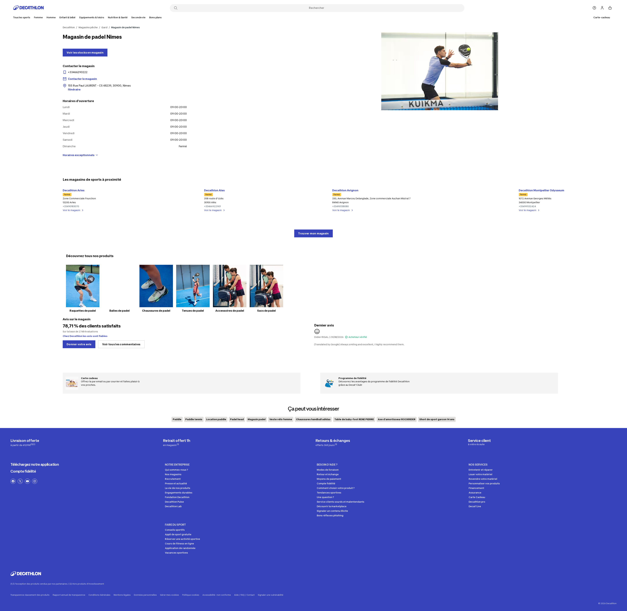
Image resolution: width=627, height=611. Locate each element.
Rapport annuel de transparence (69, 595)
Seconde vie (138, 17)
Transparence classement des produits (29, 595)
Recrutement (173, 478)
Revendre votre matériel (483, 478)
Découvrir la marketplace (331, 506)
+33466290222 (78, 72)
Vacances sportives (176, 552)
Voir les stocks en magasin (85, 52)
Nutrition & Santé (118, 17)
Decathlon (69, 27)
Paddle (177, 419)
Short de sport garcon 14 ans (436, 419)
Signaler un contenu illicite (332, 510)
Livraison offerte (24, 442)
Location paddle (216, 419)
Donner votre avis (79, 344)
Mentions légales (122, 595)
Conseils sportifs (175, 529)
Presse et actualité (176, 483)
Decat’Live (475, 506)
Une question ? (325, 497)
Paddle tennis (193, 419)
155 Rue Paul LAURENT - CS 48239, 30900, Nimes (99, 87)
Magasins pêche (88, 27)
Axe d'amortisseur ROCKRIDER (396, 419)
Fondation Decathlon (177, 497)
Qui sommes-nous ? (176, 469)
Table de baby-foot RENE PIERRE (354, 419)
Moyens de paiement (329, 478)
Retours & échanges (332, 442)
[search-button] (176, 8)
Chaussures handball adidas (313, 419)
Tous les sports (21, 17)
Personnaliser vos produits (484, 483)
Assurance (475, 492)
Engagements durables (178, 492)
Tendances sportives (329, 492)
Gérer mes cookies (169, 595)
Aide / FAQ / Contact (244, 595)
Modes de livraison (328, 469)
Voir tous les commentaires (121, 344)
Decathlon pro (477, 501)
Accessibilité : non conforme (216, 595)
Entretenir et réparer (481, 469)
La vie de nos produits (177, 488)
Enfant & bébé (67, 17)
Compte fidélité (23, 471)
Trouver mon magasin (313, 233)
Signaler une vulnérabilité (270, 595)
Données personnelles (145, 595)
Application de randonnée (180, 548)
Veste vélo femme (280, 419)
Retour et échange (328, 474)
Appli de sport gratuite (178, 534)
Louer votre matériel (480, 474)
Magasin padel (256, 419)
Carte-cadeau (601, 17)
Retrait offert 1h (176, 442)
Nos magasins (173, 474)
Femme (38, 17)
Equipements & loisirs (91, 17)
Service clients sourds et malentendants (340, 501)
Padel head (237, 419)
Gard (104, 27)
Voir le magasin (71, 210)
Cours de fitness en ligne (179, 543)
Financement (476, 488)
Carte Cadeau (477, 497)
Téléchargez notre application (34, 464)
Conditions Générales (99, 595)
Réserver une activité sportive (182, 539)
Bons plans (155, 17)
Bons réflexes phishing (330, 515)
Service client (479, 442)
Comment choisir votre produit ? (335, 488)
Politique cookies (190, 595)
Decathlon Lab (173, 506)
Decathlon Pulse (174, 501)
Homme (51, 17)
